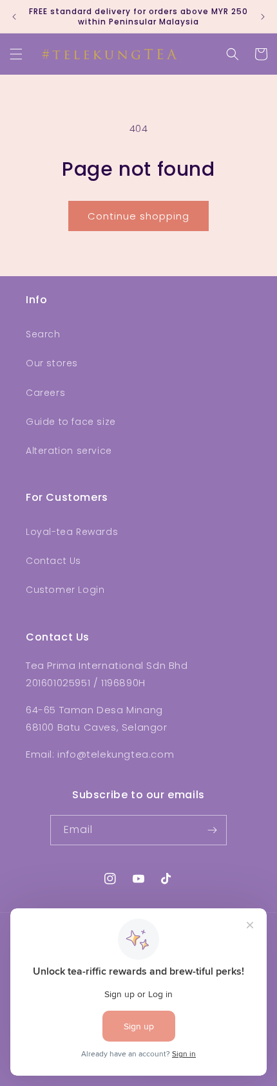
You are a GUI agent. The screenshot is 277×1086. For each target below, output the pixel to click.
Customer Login (65, 589)
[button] (16, 54)
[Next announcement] (263, 17)
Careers (45, 392)
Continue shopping (138, 216)
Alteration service (69, 450)
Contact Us (53, 560)
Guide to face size (71, 421)
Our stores (52, 363)
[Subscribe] (212, 830)
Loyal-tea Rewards (72, 531)
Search (43, 334)
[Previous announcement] (14, 17)
